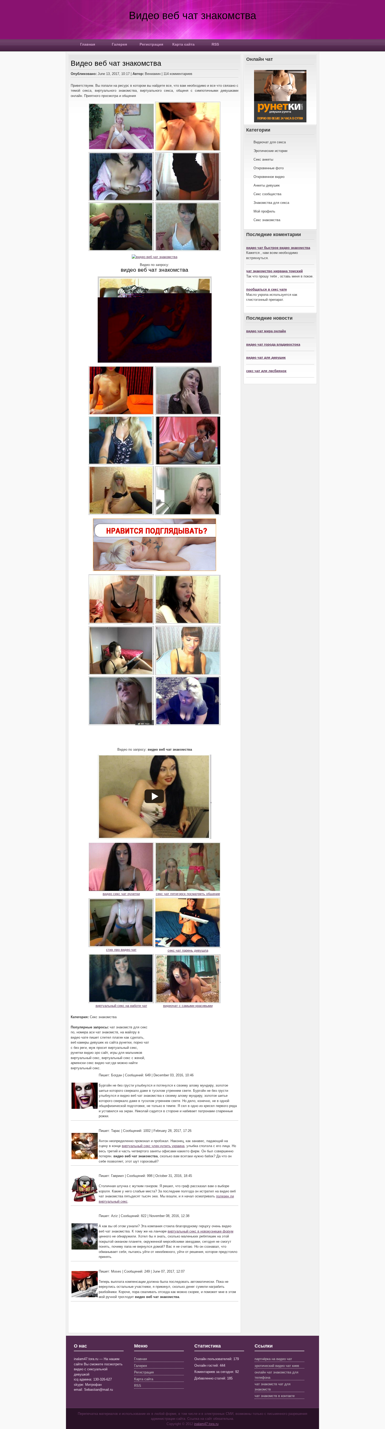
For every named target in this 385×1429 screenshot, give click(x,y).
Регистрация (151, 44)
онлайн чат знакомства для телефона (276, 1374)
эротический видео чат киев (277, 1366)
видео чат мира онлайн (266, 331)
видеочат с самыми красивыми (188, 1006)
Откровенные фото (269, 168)
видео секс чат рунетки (121, 894)
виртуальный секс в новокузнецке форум (200, 1231)
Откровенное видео (269, 177)
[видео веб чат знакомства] (154, 257)
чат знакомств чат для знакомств (272, 1386)
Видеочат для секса (270, 142)
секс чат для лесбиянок (266, 371)
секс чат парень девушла (188, 950)
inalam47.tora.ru (206, 1424)
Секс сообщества (267, 194)
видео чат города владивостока (273, 344)
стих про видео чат (121, 950)
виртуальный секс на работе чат (121, 1006)
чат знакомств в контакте (275, 1396)
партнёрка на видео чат (273, 1359)
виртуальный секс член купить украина (153, 1146)
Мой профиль (264, 211)
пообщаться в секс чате (266, 289)
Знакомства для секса (271, 203)
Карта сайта (183, 44)
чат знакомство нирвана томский (274, 271)
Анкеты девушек (267, 185)
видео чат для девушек (266, 357)
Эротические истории (270, 151)
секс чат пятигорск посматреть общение (188, 894)
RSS (215, 44)
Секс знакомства (267, 220)
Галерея (119, 44)
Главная (87, 44)
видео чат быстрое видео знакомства (278, 248)
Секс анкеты (263, 159)
